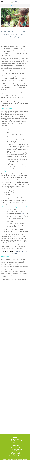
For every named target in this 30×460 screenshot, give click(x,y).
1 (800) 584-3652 (18, 455)
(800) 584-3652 (16, 445)
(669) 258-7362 (16, 454)
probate (22, 213)
